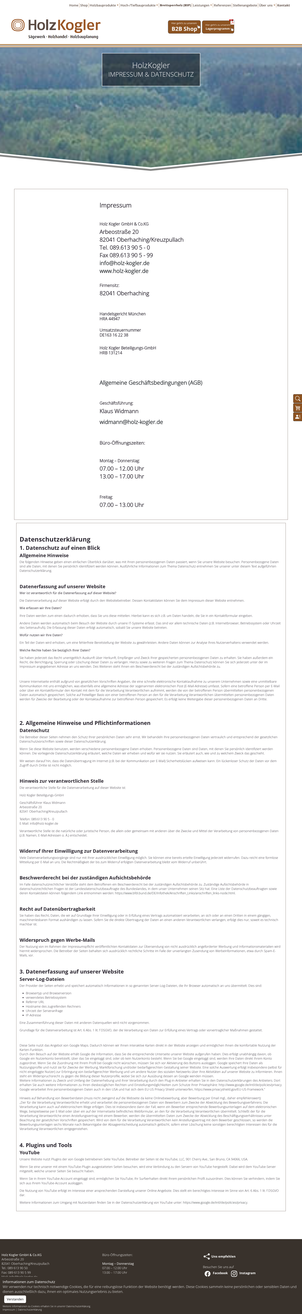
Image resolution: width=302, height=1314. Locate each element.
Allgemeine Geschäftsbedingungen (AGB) (151, 382)
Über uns (266, 5)
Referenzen (222, 5)
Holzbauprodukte (103, 5)
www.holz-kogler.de (124, 270)
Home (73, 5)
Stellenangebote (245, 5)
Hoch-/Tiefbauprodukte (138, 5)
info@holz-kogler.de (125, 263)
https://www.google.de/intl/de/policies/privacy (215, 1202)
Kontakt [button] (283, 5)
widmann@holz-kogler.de (131, 421)
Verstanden (15, 1299)
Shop (84, 5)
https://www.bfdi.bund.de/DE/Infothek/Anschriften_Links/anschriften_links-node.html (175, 893)
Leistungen (201, 5)
